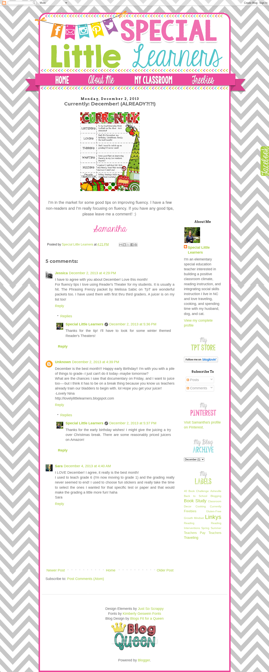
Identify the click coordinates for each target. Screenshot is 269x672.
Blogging (216, 496)
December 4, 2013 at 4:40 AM (87, 466)
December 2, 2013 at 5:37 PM (132, 423)
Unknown (63, 362)
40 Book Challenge (196, 491)
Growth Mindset (194, 518)
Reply (59, 306)
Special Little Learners (84, 324)
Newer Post (55, 570)
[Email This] (121, 245)
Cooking (201, 506)
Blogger (144, 660)
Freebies (190, 511)
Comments (198, 388)
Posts (194, 380)
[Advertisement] (202, 155)
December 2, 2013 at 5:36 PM (132, 324)
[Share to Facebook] (132, 245)
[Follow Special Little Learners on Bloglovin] (201, 361)
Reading (189, 523)
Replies (66, 316)
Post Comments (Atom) (85, 579)
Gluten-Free (213, 511)
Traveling (191, 538)
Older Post (165, 570)
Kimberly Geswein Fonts (142, 614)
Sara (59, 466)
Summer (216, 528)
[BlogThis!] (124, 245)
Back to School (195, 496)
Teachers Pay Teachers (202, 532)
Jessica (61, 273)
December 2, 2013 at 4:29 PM (92, 273)
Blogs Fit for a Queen (147, 618)
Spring (205, 528)
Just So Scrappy (151, 609)
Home (110, 570)
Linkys (213, 517)
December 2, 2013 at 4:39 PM (95, 362)
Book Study (195, 500)
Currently (215, 506)
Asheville (215, 491)
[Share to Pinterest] (136, 245)
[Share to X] (128, 245)
